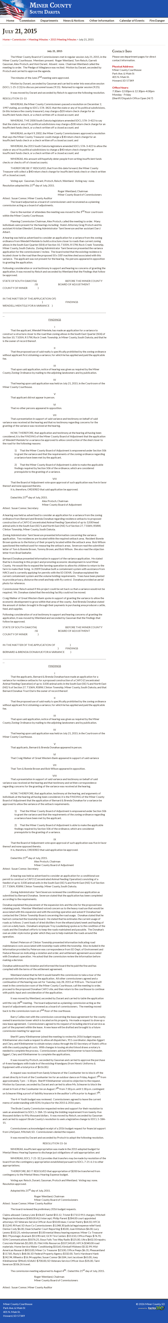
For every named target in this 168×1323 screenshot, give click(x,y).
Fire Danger (157, 20)
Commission (27, 20)
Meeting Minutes (38, 39)
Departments (49, 20)
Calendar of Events (131, 20)
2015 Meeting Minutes (63, 39)
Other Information (101, 20)
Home (10, 20)
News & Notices (73, 20)
